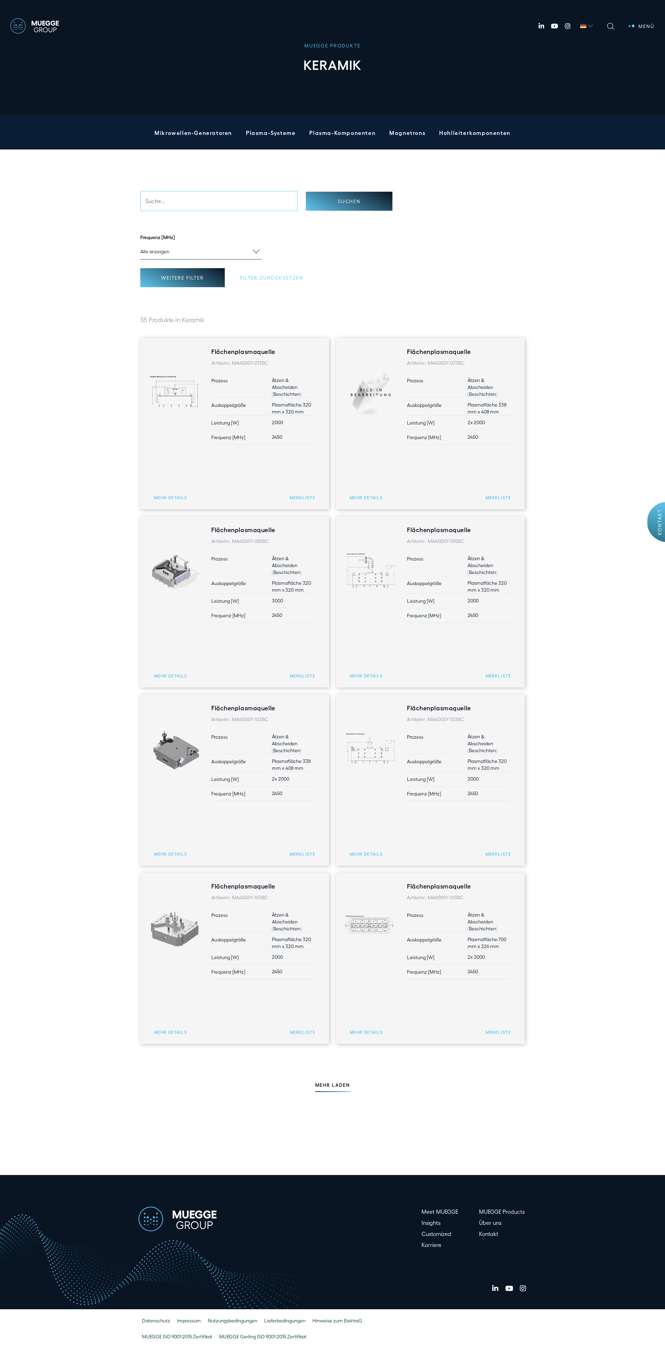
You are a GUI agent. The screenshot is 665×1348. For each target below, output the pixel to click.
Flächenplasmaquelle (243, 351)
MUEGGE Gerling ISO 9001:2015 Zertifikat (263, 1336)
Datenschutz (156, 1320)
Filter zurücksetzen (271, 278)
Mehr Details (170, 497)
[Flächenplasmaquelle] (175, 393)
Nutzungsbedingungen (232, 1320)
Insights (431, 1222)
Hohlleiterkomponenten (475, 132)
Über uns (490, 1222)
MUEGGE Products (502, 1211)
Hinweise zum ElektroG (337, 1320)
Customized (436, 1233)
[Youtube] (554, 26)
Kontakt (660, 522)
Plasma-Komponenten (342, 132)
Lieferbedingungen (284, 1320)
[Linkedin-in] (541, 26)
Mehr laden (332, 1084)
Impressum (189, 1320)
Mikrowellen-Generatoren (193, 132)
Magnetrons (407, 132)
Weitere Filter (182, 278)
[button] (302, 497)
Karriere (431, 1244)
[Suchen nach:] (219, 201)
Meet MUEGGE (440, 1211)
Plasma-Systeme (270, 132)
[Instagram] (568, 26)
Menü (646, 26)
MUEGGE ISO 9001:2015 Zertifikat (177, 1336)
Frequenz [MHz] (157, 237)
